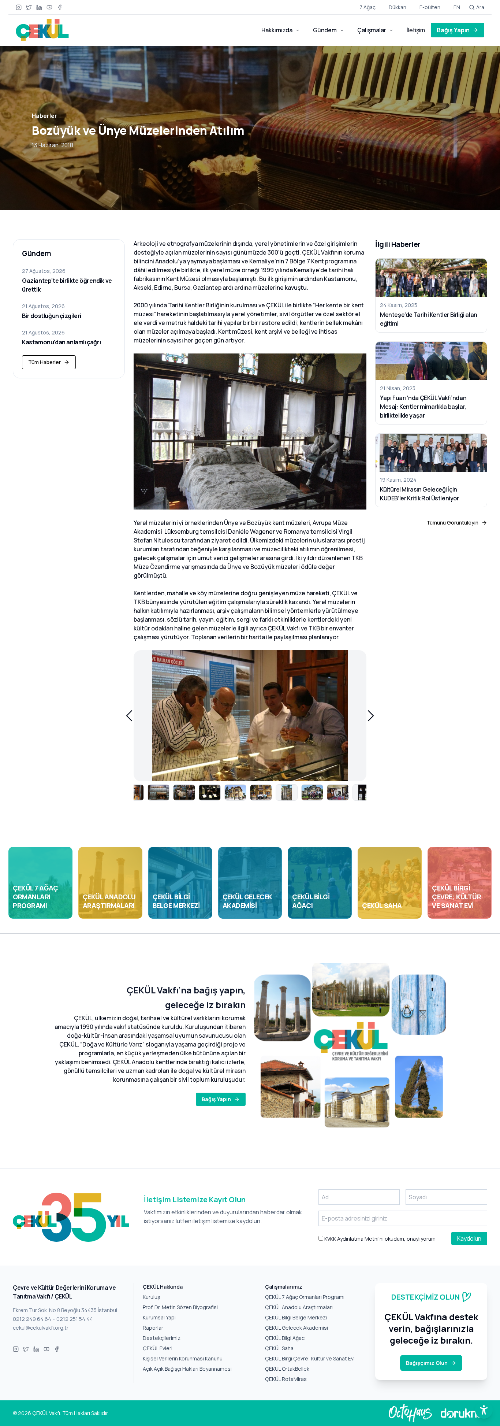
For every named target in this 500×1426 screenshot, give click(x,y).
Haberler (44, 115)
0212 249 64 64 (32, 1318)
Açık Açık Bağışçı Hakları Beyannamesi (187, 1368)
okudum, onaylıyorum (379, 1238)
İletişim (416, 30)
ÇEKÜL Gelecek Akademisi (296, 1327)
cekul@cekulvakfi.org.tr (40, 1327)
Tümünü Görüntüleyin (452, 522)
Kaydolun (469, 1238)
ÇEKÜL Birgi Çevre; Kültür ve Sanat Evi (310, 1358)
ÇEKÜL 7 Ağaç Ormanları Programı (304, 1296)
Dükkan (397, 7)
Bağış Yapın (453, 30)
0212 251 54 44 (74, 1318)
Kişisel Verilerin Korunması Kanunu (183, 1358)
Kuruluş (151, 1296)
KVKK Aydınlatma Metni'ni (353, 1238)
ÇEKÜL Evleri (157, 1348)
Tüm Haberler (44, 362)
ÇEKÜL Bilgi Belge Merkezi (296, 1317)
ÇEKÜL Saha (279, 1348)
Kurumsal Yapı (159, 1317)
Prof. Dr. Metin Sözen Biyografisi (180, 1307)
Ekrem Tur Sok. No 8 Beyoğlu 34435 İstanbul (65, 1310)
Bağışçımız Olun (427, 1362)
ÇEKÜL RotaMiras (286, 1378)
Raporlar (153, 1327)
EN (457, 7)
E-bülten (429, 7)
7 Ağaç (367, 7)
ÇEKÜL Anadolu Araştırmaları (299, 1307)
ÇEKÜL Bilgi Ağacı (285, 1337)
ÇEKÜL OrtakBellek (287, 1368)
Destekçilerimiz (161, 1337)
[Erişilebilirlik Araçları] (484, 1410)
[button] (129, 715)
